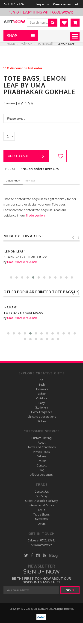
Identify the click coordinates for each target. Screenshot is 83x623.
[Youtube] (44, 555)
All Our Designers (41, 474)
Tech (41, 384)
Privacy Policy (41, 451)
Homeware (41, 389)
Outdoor (41, 398)
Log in (40, 4)
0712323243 (16, 4)
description (13, 180)
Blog (41, 470)
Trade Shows (41, 514)
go (68, 590)
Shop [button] (12, 35)
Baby (42, 403)
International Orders (41, 505)
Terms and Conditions (42, 447)
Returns (41, 461)
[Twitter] (26, 555)
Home (11, 43)
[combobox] (9, 136)
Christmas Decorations (41, 416)
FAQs (41, 510)
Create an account (65, 4)
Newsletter (41, 519)
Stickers (41, 421)
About (41, 442)
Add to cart (18, 156)
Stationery (41, 407)
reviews (30, 180)
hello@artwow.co (41, 545)
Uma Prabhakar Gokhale (22, 262)
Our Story (41, 496)
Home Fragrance (41, 412)
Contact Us (42, 491)
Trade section (35, 215)
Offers (41, 523)
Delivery (42, 456)
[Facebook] (32, 555)
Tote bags (45, 43)
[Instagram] (38, 555)
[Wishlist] (64, 23)
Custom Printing (41, 438)
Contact (42, 465)
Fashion (27, 43)
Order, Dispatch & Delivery (41, 500)
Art (41, 380)
